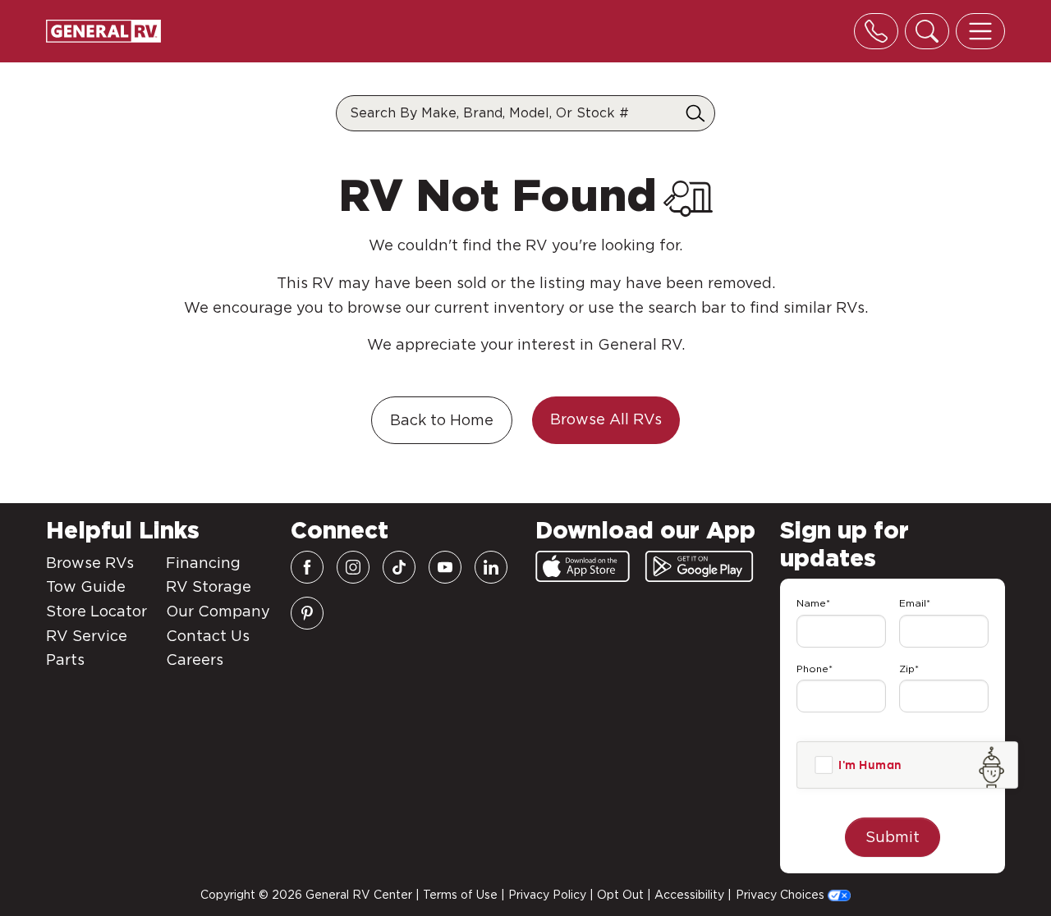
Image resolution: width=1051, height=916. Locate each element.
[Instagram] (353, 567)
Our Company (218, 611)
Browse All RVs (606, 419)
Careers (194, 659)
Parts (65, 659)
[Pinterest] (307, 613)
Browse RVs (90, 562)
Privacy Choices (782, 894)
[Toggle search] (927, 31)
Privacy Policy (547, 894)
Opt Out (620, 894)
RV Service (86, 635)
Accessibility (689, 894)
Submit (892, 836)
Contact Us (208, 635)
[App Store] (582, 566)
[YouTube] (445, 567)
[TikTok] (399, 567)
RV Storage (208, 586)
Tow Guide (86, 586)
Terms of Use (460, 894)
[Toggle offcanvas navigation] (980, 31)
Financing (203, 562)
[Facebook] (307, 567)
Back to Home (441, 419)
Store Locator (96, 611)
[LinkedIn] (491, 567)
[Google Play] (699, 566)
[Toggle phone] (876, 31)
